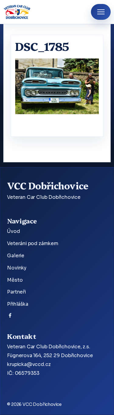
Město (14, 280)
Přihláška (17, 304)
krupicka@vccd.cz (28, 364)
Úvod (13, 231)
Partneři (16, 292)
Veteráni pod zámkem (32, 244)
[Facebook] (10, 317)
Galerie (15, 256)
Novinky (16, 268)
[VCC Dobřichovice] (17, 12)
